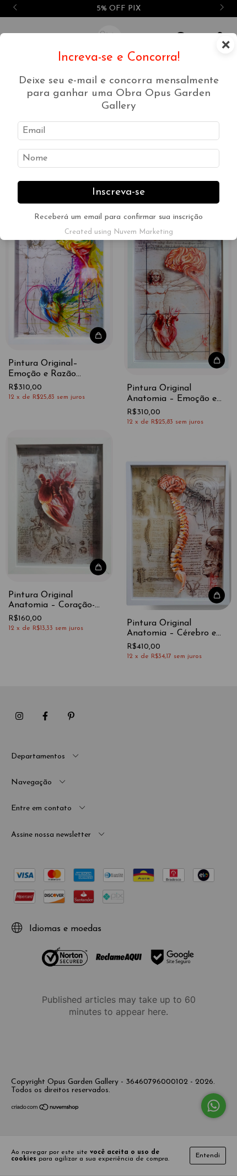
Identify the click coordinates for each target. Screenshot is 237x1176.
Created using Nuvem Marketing (118, 232)
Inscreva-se (118, 192)
